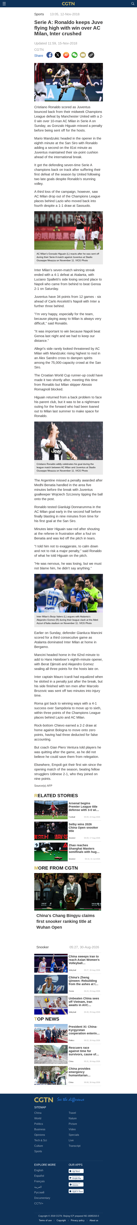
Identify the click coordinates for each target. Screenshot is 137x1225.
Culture (38, 1145)
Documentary (42, 1198)
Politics (38, 1123)
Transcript (74, 1145)
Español (39, 1175)
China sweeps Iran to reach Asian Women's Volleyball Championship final (84, 960)
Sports (38, 1151)
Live (71, 1140)
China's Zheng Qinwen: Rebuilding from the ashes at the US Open (84, 981)
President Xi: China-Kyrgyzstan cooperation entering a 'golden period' (84, 1030)
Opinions (39, 1134)
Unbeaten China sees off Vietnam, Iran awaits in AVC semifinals (84, 1002)
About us (94, 1220)
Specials (74, 1134)
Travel (72, 1112)
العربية (38, 1187)
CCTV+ (38, 1203)
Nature (73, 1118)
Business (39, 1129)
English (38, 1170)
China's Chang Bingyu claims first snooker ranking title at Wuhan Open (65, 921)
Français (39, 1181)
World (37, 1118)
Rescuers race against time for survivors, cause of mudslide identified (82, 1051)
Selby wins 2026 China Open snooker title (83, 828)
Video (72, 1129)
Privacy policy (78, 1220)
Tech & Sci (40, 1140)
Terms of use (45, 1220)
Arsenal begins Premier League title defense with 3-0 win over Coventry (83, 807)
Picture (73, 1123)
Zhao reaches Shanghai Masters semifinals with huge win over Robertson (83, 849)
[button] (38, 989)
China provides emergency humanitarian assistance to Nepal (83, 1072)
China (37, 1112)
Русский (39, 1192)
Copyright (61, 1220)
